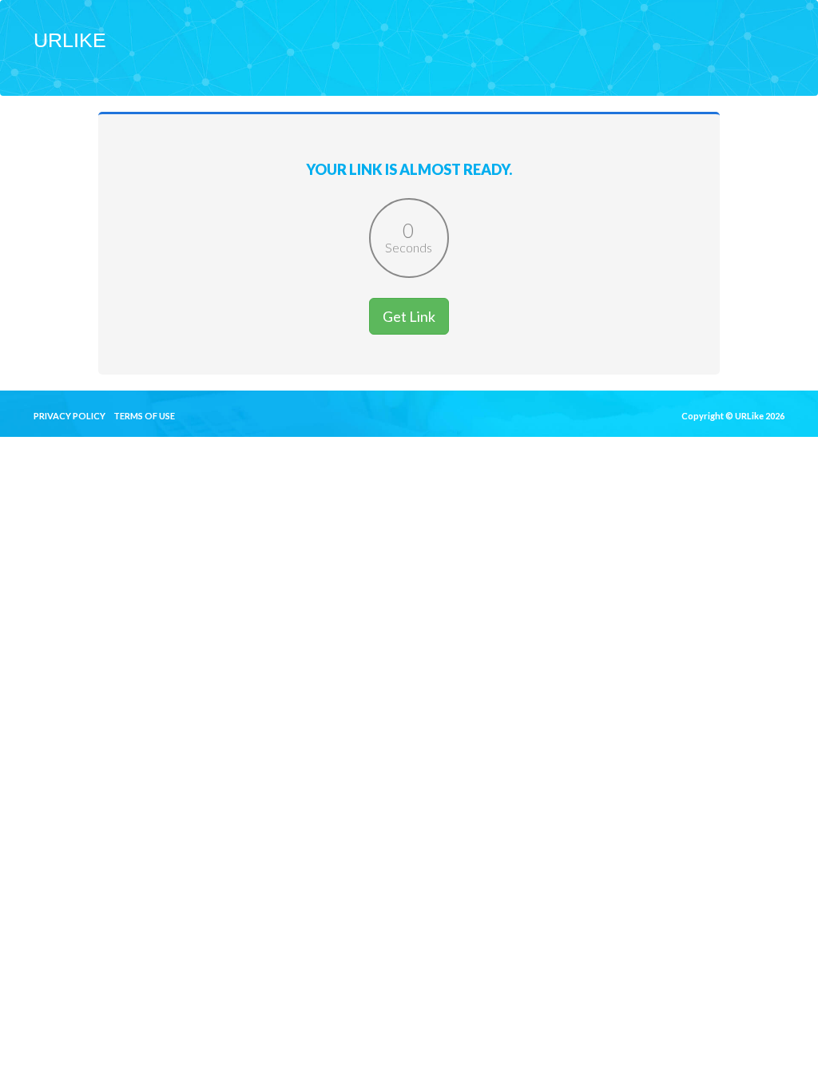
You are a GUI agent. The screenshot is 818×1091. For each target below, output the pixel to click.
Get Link (409, 316)
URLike (70, 40)
